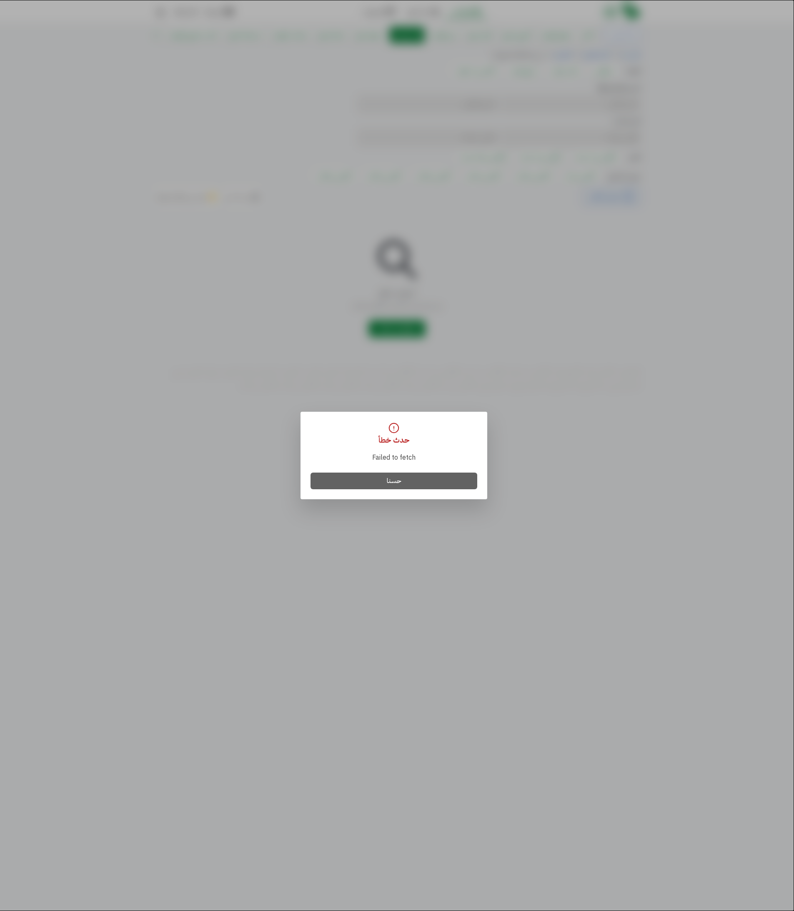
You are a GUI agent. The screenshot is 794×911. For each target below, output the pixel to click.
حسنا (394, 481)
